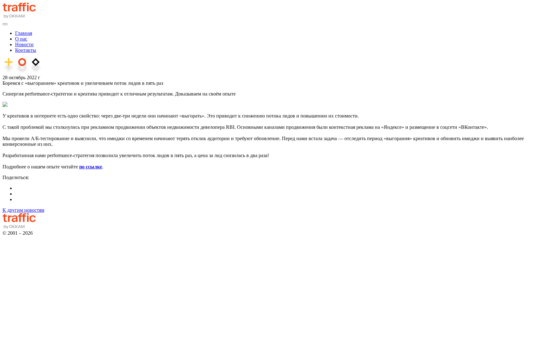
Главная (23, 33)
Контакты (25, 50)
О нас (21, 38)
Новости (24, 44)
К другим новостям (23, 210)
